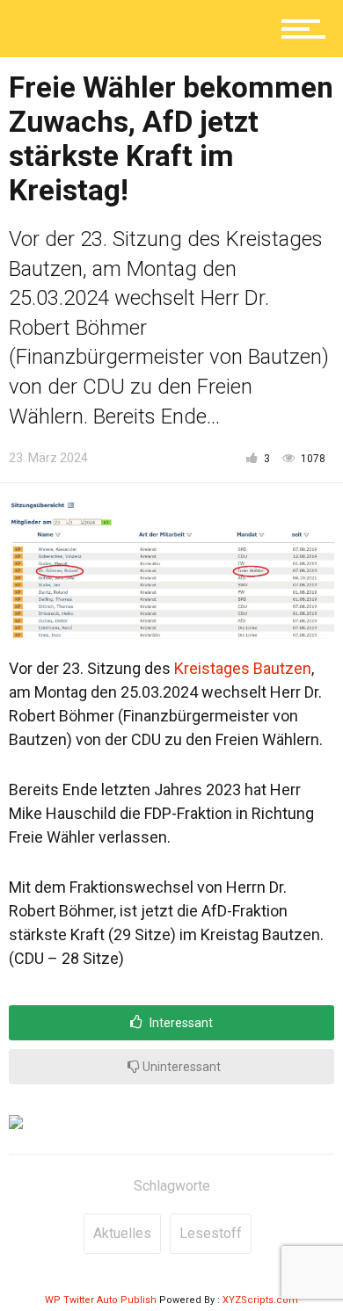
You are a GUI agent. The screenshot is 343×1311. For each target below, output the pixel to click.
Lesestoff (210, 1233)
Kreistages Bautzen (242, 668)
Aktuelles (122, 1233)
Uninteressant (180, 1067)
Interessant (180, 1023)
